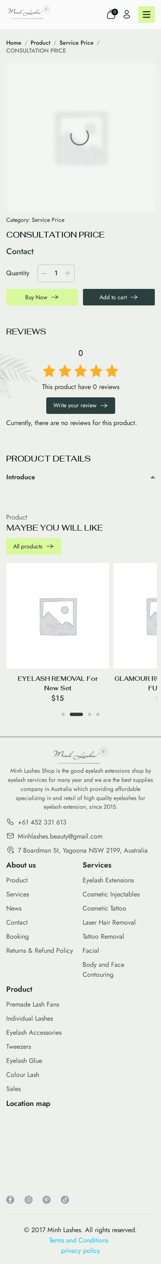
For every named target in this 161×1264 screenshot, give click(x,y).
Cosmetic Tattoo (104, 908)
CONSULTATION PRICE (36, 50)
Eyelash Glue (24, 1060)
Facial (91, 950)
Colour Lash (22, 1074)
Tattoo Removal (103, 936)
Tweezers (18, 1046)
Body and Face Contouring (103, 969)
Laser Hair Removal (109, 922)
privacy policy (80, 1250)
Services (17, 894)
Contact (17, 922)
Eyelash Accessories (34, 1032)
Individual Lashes (29, 1018)
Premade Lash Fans (32, 1004)
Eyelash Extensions (108, 880)
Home (13, 42)
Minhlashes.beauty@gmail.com (60, 836)
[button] (63, 714)
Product (40, 42)
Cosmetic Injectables (111, 894)
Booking (17, 936)
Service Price (76, 42)
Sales (13, 1088)
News (13, 908)
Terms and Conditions (80, 1240)
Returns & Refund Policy (39, 950)
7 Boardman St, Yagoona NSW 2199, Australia (83, 850)
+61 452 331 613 (42, 822)
